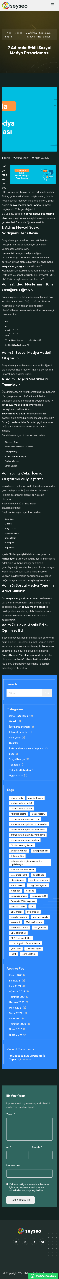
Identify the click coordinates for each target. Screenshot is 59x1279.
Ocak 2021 (15, 1018)
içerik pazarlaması (39, 880)
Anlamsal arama (18, 813)
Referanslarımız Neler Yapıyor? (27, 748)
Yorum (10, 1114)
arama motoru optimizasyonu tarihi (28, 835)
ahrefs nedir (17, 798)
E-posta (37, 1147)
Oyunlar (13, 742)
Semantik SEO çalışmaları (23, 901)
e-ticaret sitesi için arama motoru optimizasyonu (27, 863)
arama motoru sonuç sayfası (25, 840)
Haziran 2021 (16, 1002)
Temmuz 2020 (17, 1023)
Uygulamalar (16, 775)
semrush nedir (18, 906)
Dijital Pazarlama (18, 715)
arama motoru (38, 813)
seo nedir (15, 922)
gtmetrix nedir (18, 880)
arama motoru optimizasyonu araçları (29, 824)
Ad (8, 1147)
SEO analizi (16, 911)
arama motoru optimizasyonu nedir (28, 829)
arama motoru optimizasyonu (25, 819)
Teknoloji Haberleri (20, 770)
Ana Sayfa (8, 34)
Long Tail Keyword (38, 885)
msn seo (30, 890)
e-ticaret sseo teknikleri (22, 869)
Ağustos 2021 (17, 991)
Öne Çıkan (15, 737)
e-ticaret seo (17, 856)
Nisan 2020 (15, 1029)
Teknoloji (14, 764)
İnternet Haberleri (19, 732)
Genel (18, 32)
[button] (52, 5)
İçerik (13, 954)
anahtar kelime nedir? (21, 803)
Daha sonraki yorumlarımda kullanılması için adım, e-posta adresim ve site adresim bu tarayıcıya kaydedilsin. (29, 1187)
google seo (38, 875)
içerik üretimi (17, 885)
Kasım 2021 (15, 975)
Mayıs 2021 (15, 1007)
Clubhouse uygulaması (22, 845)
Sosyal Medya (17, 759)
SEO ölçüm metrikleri (21, 938)
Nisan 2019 (15, 1034)
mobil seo (16, 890)
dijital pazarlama (41, 850)
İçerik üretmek (29, 954)
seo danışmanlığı (19, 917)
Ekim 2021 (15, 980)
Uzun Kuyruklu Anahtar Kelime (26, 943)
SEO (11, 753)
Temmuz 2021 (17, 996)
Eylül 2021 (15, 986)
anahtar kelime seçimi (21, 808)
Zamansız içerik (34, 948)
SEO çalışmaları (18, 933)
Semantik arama (19, 896)
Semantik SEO (39, 896)
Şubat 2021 (15, 1013)
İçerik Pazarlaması (19, 726)
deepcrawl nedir (19, 850)
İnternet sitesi (13, 1165)
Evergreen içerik (19, 875)
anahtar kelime (35, 798)
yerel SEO (16, 948)
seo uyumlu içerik (19, 927)
